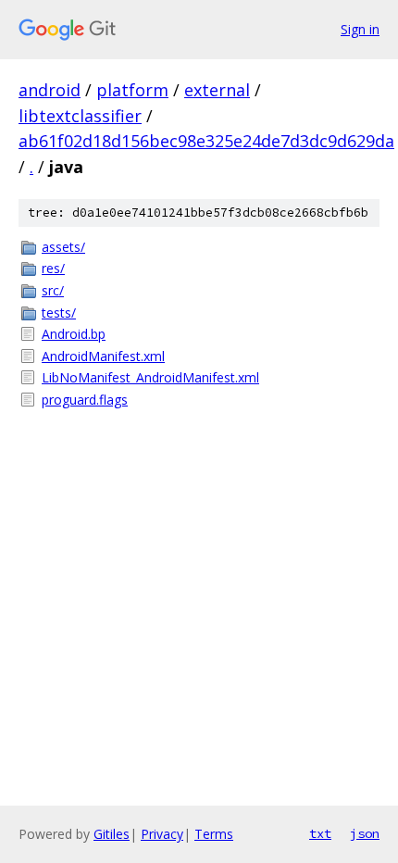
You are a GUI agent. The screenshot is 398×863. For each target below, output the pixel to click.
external (217, 90)
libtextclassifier (80, 116)
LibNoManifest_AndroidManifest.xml (150, 377)
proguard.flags (85, 399)
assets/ (63, 247)
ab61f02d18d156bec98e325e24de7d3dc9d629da (206, 141)
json (364, 833)
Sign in (360, 29)
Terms (213, 834)
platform (132, 90)
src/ (53, 290)
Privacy (162, 834)
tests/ (59, 312)
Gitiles (111, 834)
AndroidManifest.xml (103, 356)
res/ (53, 268)
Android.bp (74, 334)
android (50, 90)
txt (320, 833)
